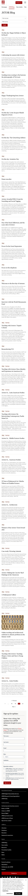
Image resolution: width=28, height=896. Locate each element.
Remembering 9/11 (8, 349)
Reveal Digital (5, 813)
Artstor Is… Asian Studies (10, 681)
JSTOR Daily (4, 798)
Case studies (19, 7)
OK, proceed (18, 893)
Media (3, 854)
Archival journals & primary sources (10, 806)
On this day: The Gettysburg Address (13, 138)
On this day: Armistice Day (10, 159)
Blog (3, 30)
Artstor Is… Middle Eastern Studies (13, 438)
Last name (6, 742)
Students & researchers (7, 835)
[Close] (25, 880)
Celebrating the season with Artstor (13, 55)
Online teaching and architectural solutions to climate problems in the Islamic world (13, 635)
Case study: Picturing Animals (11, 551)
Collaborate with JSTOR (7, 867)
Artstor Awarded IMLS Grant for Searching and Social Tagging (12, 200)
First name (6, 736)
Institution (6, 760)
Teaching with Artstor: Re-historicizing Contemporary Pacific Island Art (13, 416)
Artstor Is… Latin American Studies (13, 393)
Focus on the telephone (9, 268)
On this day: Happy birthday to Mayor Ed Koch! (14, 34)
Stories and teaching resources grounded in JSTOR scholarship (15, 778)
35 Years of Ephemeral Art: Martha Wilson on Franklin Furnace (13, 482)
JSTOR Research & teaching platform (11, 796)
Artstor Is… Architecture (9, 505)
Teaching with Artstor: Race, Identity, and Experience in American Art (13, 370)
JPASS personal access (7, 815)
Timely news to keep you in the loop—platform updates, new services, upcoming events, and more (15, 770)
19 (15, 703)
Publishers (4, 830)
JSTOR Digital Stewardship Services (10, 793)
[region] (14, 887)
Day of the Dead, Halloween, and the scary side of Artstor (13, 224)
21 (22, 703)
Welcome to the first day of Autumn (13, 283)
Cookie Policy (5, 890)
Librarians (4, 828)
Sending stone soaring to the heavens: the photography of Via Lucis (14, 76)
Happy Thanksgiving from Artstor (13, 96)
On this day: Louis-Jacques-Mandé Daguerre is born (13, 114)
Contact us (18, 2)
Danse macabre (6, 179)
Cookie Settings (10, 893)
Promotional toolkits (6, 850)
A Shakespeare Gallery (9, 595)
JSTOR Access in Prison (7, 818)
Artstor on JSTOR (6, 811)
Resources (4, 847)
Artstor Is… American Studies (11, 460)
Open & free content (6, 820)
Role (5, 754)
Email (5, 748)
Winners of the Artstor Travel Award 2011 (13, 529)
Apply (4, 25)
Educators (4, 832)
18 (11, 703)
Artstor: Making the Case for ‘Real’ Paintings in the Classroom (13, 574)
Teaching (7, 322)
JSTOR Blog (11, 7)
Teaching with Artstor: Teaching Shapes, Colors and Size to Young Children (12, 656)
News (3, 852)
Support (3, 869)
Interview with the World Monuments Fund (14, 303)
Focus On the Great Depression (12, 246)
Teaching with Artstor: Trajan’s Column (11, 327)
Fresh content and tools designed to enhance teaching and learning (15, 775)
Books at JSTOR (5, 808)
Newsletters (4, 864)
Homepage (4, 7)
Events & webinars (6, 862)
